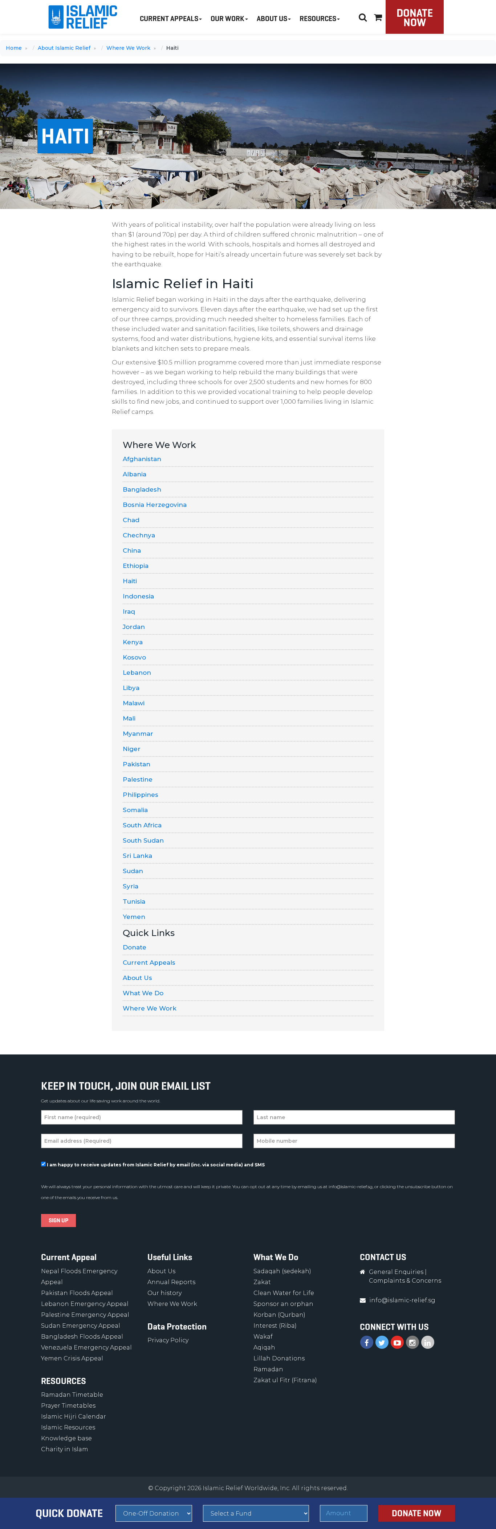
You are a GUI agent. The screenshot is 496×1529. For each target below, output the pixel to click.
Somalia (135, 810)
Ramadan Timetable (72, 1394)
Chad (131, 520)
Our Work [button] (227, 18)
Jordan (134, 626)
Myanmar (138, 733)
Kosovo (134, 657)
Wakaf (263, 1336)
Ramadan (268, 1369)
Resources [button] (318, 18)
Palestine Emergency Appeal (85, 1314)
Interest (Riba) (275, 1325)
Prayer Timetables (68, 1405)
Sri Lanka (137, 855)
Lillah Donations (279, 1358)
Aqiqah (264, 1347)
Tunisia (134, 901)
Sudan (133, 871)
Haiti (130, 581)
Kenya (133, 642)
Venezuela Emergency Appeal (86, 1347)
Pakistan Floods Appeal (77, 1293)
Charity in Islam (64, 1449)
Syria (130, 886)
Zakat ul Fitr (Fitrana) (285, 1380)
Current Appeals (149, 962)
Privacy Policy (167, 1340)
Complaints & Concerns (405, 1280)
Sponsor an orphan (283, 1303)
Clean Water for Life (283, 1293)
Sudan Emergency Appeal (80, 1325)
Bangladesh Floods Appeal (82, 1336)
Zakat (262, 1282)
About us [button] (272, 18)
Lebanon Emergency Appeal (85, 1303)
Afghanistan (142, 459)
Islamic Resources (68, 1427)
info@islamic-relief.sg (351, 1186)
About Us (137, 977)
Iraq (129, 611)
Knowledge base (66, 1438)
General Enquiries (396, 1271)
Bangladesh (142, 489)
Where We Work (149, 1008)
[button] (378, 16)
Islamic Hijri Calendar (73, 1416)
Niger (132, 749)
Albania (134, 474)
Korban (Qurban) (279, 1314)
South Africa (142, 825)
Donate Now (415, 17)
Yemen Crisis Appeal (72, 1358)
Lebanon (137, 672)
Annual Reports (171, 1282)
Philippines (140, 794)
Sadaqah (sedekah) (282, 1271)
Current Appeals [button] (169, 18)
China (132, 550)
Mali (129, 718)
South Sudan (143, 840)
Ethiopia (136, 565)
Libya (131, 687)
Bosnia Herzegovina (155, 504)
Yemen (134, 916)
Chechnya (139, 535)
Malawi (134, 703)
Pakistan (136, 764)
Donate (134, 947)
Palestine (138, 779)
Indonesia (138, 596)
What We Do (143, 993)
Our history (164, 1293)
